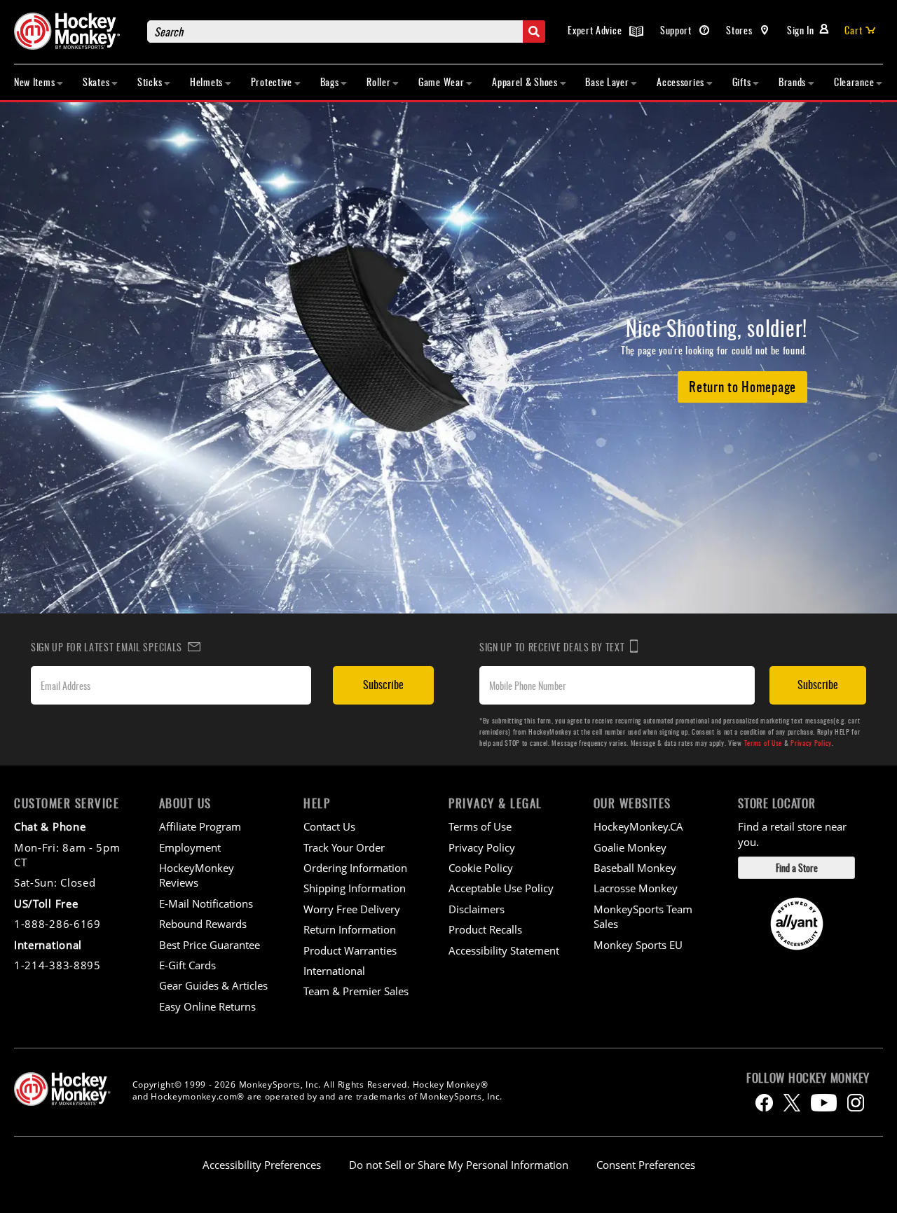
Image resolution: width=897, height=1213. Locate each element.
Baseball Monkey (635, 868)
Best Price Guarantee (209, 945)
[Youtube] (824, 1102)
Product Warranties (350, 950)
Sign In (800, 29)
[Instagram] (855, 1102)
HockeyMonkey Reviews (196, 875)
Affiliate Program (200, 826)
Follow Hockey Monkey (808, 1077)
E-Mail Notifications (206, 903)
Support (677, 29)
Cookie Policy (480, 868)
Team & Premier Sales (356, 991)
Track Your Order (344, 847)
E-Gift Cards (187, 965)
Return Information (349, 929)
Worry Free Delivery (351, 909)
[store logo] (73, 31)
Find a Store (797, 867)
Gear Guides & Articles (213, 985)
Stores (740, 29)
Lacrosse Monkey (636, 888)
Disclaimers (476, 909)
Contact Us (329, 826)
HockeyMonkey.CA (638, 826)
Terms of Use (763, 742)
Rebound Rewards (203, 924)
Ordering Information (355, 868)
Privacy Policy (811, 742)
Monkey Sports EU (638, 945)
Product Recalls (485, 929)
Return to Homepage (742, 386)
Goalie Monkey (630, 847)
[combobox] (346, 31)
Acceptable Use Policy (501, 888)
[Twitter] (791, 1102)
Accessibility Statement (503, 950)
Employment (190, 847)
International (334, 971)
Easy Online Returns (207, 1006)
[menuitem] (39, 82)
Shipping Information (354, 888)
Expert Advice (596, 29)
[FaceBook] (764, 1102)
